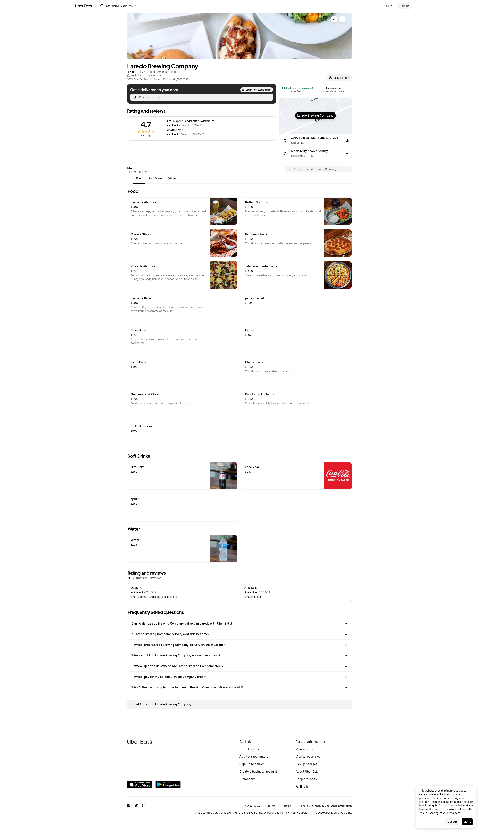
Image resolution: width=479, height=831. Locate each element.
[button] (339, 77)
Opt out (452, 821)
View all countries (308, 756)
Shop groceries (306, 779)
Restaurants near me (310, 741)
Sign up (404, 5)
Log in (388, 5)
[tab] (139, 178)
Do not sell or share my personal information (325, 805)
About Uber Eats (307, 771)
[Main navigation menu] (69, 5)
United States (139, 704)
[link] (334, 19)
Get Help (246, 741)
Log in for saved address (258, 89)
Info (173, 71)
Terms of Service (290, 812)
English (305, 786)
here (457, 813)
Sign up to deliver (252, 764)
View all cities (305, 749)
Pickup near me (307, 764)
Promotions (248, 779)
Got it (467, 821)
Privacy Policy (251, 805)
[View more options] (342, 19)
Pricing (287, 805)
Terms (271, 805)
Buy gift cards (249, 749)
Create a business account (258, 771)
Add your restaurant (254, 756)
